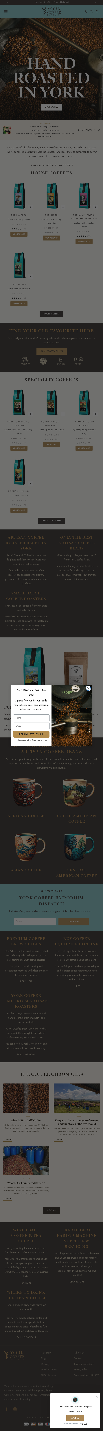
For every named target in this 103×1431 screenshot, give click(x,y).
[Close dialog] (88, 688)
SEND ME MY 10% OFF (31, 734)
